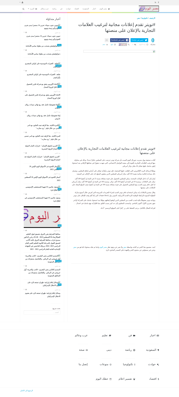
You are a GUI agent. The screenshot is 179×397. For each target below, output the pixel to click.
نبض (138, 18)
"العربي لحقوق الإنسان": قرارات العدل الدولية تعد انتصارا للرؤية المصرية (42, 158)
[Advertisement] (113, 129)
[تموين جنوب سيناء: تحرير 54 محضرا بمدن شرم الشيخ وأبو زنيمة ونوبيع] (42, 27)
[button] (21, 2)
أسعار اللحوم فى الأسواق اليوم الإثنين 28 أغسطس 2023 (42, 178)
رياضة (54, 9)
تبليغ (112, 44)
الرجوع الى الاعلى (26, 391)
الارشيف (152, 18)
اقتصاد (76, 9)
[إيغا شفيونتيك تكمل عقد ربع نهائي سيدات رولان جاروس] (42, 106)
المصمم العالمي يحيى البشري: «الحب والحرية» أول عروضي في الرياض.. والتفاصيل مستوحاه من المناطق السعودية (42, 273)
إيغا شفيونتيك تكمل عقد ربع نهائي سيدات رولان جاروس (43, 117)
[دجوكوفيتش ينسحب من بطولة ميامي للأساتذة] (42, 45)
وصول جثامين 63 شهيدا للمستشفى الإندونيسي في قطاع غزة (42, 199)
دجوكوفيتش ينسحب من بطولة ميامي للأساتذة (44, 54)
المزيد (32, 9)
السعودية (86, 9)
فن (61, 9)
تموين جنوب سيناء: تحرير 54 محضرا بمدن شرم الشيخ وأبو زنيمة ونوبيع (43, 37)
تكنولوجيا (144, 18)
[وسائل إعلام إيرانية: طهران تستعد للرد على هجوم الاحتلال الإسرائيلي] (42, 284)
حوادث (68, 9)
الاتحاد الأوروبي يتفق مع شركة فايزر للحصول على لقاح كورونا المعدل (42, 96)
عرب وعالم (45, 9)
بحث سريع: (56, 308)
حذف (104, 44)
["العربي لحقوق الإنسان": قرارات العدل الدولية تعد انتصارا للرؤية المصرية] (42, 147)
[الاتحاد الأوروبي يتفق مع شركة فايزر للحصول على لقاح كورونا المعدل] (42, 86)
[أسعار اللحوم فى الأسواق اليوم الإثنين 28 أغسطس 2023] (42, 168)
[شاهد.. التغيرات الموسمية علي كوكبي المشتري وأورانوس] (42, 65)
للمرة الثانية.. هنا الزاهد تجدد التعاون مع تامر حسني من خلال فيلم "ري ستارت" (42, 137)
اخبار (94, 9)
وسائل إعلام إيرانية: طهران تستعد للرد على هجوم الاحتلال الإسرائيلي (42, 294)
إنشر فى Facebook (117, 40)
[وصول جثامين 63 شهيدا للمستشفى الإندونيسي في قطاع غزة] (42, 189)
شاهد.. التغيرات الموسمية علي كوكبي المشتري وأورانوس (43, 75)
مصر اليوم (103, 9)
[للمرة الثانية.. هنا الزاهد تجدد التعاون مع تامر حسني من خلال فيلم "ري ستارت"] (42, 127)
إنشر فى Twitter (137, 40)
